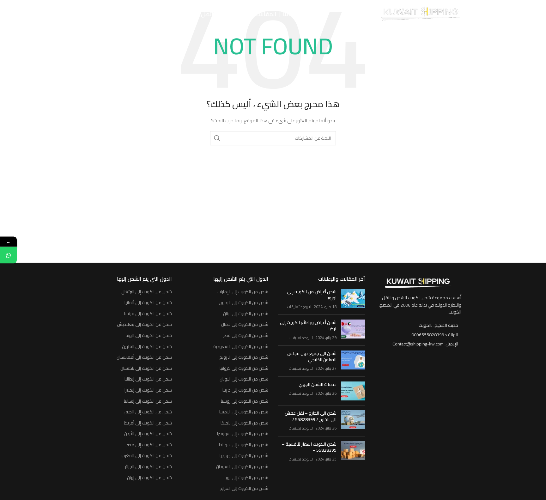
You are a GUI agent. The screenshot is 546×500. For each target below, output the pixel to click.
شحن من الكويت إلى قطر (245, 335)
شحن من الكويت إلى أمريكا (148, 423)
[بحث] (138, 14)
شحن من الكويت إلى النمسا (243, 412)
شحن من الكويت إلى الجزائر (148, 467)
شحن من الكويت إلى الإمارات (242, 292)
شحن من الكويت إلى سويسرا (242, 434)
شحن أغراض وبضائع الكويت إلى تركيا (308, 325)
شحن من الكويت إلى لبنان (245, 314)
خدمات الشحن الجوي (318, 384)
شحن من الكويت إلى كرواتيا (244, 368)
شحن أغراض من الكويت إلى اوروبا (312, 295)
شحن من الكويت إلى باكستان (146, 368)
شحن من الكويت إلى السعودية (240, 347)
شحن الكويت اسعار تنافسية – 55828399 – (309, 447)
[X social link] (117, 14)
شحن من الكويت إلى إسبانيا (148, 401)
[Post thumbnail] (353, 299)
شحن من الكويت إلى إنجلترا (148, 390)
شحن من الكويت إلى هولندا (243, 445)
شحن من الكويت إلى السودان (242, 467)
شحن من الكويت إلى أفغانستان (144, 357)
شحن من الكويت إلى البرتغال (146, 292)
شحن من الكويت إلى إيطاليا (148, 379)
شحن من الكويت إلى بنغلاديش (144, 324)
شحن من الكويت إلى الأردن (148, 434)
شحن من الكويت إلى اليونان (244, 379)
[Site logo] (420, 14)
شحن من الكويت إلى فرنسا (148, 314)
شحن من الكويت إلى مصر (149, 445)
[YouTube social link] (99, 14)
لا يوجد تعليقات (299, 306)
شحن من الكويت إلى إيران (149, 478)
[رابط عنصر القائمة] (418, 334)
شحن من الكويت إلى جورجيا (244, 456)
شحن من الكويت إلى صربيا (245, 390)
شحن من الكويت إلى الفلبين (147, 347)
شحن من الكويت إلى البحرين (243, 303)
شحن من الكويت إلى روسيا (244, 401)
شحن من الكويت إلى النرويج (243, 357)
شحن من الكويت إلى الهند (149, 335)
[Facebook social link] (125, 14)
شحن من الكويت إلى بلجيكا (244, 423)
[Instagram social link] (108, 14)
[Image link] (417, 283)
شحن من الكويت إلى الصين (148, 412)
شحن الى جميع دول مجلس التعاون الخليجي (312, 356)
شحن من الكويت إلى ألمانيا (148, 303)
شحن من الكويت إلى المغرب (146, 456)
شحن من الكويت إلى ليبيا (246, 478)
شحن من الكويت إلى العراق (244, 488)
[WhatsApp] (8, 255)
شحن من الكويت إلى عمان (244, 324)
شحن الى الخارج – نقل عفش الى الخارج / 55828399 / (311, 416)
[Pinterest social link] (89, 14)
